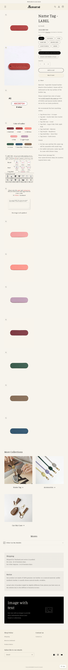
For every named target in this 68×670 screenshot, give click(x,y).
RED (41, 38)
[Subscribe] (32, 655)
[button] (5, 7)
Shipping (47, 32)
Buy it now (51, 75)
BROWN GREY (54, 42)
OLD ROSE (50, 38)
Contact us (39, 636)
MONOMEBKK (31, 667)
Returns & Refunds (9, 640)
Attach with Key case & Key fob (49, 53)
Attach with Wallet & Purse (48, 56)
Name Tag (17, 487)
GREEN (55, 46)
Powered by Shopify (38, 667)
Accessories (48, 487)
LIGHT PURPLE (44, 46)
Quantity (40, 60)
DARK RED (43, 42)
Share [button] (42, 80)
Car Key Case (17, 525)
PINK (58, 38)
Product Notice (8, 644)
